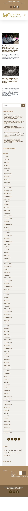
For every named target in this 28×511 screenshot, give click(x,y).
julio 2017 (6, 379)
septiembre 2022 (8, 241)
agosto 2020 (7, 289)
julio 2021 (6, 269)
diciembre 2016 (8, 396)
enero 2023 (7, 233)
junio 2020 (6, 294)
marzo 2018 (7, 365)
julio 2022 (6, 247)
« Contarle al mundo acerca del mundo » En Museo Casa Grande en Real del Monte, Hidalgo (10, 80)
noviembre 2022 (8, 235)
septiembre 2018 (8, 348)
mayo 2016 (6, 416)
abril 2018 (6, 362)
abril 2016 (6, 418)
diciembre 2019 (8, 309)
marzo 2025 (7, 182)
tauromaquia (7, 455)
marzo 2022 (7, 255)
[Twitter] (14, 7)
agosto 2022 (7, 244)
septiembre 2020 (8, 286)
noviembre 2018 (8, 342)
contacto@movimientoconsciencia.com (15, 3)
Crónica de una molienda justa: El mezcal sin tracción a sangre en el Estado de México (14, 122)
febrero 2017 (7, 390)
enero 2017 (7, 393)
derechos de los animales (15, 450)
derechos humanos (8, 452)
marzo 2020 (7, 303)
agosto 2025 (7, 179)
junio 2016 (6, 413)
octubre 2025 (7, 176)
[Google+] (19, 439)
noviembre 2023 (8, 218)
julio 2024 (6, 202)
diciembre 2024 (8, 187)
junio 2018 (6, 356)
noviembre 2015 (8, 432)
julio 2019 (6, 323)
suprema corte (18, 452)
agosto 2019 (7, 320)
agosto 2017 (7, 376)
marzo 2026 (7, 168)
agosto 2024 (7, 199)
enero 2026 (7, 171)
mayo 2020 (6, 297)
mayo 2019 (6, 328)
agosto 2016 (7, 407)
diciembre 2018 (8, 340)
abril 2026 (6, 165)
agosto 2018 (7, 351)
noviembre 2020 (8, 280)
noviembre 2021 (8, 266)
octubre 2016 (7, 401)
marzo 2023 (7, 230)
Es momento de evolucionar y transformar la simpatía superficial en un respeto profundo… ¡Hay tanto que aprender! (14, 128)
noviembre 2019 (8, 311)
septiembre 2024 (8, 196)
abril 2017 (6, 387)
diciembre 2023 (8, 216)
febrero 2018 (7, 368)
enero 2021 (7, 275)
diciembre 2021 (8, 263)
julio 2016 (6, 410)
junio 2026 (6, 159)
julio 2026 (6, 156)
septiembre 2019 (8, 317)
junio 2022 (6, 249)
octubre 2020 (7, 283)
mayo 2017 (6, 385)
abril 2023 (6, 227)
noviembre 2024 (8, 190)
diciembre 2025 (8, 173)
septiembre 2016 (8, 404)
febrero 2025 (7, 185)
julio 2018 (6, 354)
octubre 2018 (7, 345)
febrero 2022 (7, 258)
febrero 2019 (7, 337)
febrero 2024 (7, 213)
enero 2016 (7, 427)
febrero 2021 (7, 272)
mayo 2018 (6, 359)
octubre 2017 (7, 373)
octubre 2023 (7, 221)
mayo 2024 (6, 204)
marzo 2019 (7, 334)
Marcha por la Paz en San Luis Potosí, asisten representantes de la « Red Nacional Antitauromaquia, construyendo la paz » (10, 48)
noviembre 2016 (8, 399)
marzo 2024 (7, 210)
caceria (5, 450)
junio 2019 (6, 325)
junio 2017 (6, 382)
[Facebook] (11, 7)
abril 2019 (6, 331)
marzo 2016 (7, 421)
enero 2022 (7, 261)
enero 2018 (7, 371)
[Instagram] (17, 7)
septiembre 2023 (8, 224)
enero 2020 (7, 306)
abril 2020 (6, 300)
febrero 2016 (7, 424)
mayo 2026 (6, 162)
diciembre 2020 (8, 278)
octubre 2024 (7, 193)
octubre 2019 (7, 314)
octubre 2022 (7, 238)
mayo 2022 (6, 252)
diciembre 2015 (8, 430)
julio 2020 (6, 292)
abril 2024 (6, 207)
